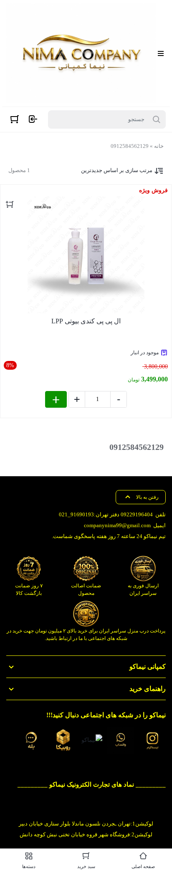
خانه (159, 146)
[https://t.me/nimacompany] (91, 740)
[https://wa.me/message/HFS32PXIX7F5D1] (120, 740)
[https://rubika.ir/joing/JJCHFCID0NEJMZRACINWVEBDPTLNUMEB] (63, 740)
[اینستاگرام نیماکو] (152, 740)
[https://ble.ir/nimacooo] (31, 740)
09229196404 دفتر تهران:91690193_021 (106, 514)
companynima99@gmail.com (117, 525)
